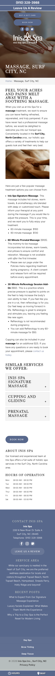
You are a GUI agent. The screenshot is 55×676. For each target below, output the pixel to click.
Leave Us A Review (27, 551)
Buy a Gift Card (27, 15)
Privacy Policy (27, 664)
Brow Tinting (27, 647)
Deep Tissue (28, 654)
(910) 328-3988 (27, 2)
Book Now (27, 22)
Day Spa (27, 640)
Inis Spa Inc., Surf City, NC (32, 661)
